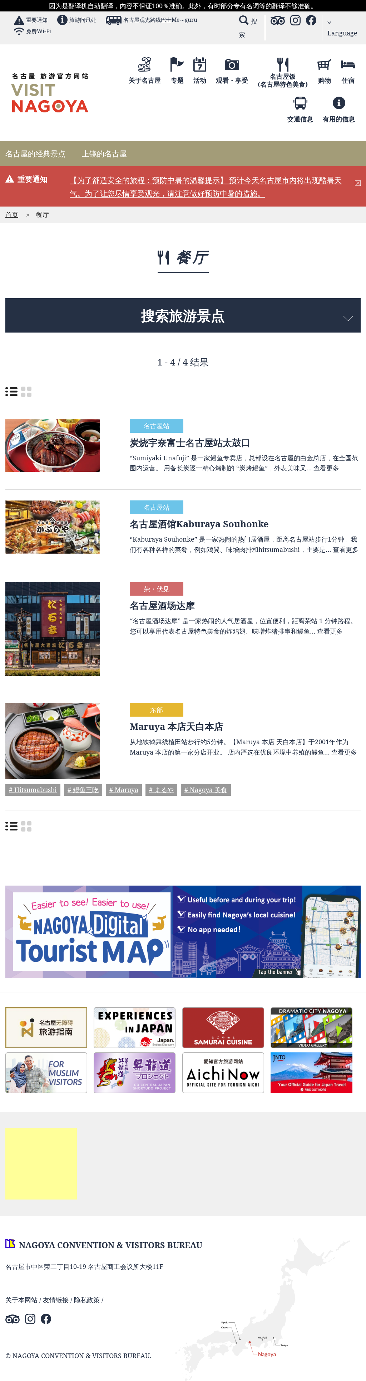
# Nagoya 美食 (205, 790)
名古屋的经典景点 (35, 154)
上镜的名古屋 (104, 154)
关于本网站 (21, 1299)
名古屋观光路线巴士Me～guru (160, 20)
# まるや (161, 790)
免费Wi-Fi (38, 31)
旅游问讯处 (82, 20)
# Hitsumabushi (33, 790)
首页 (11, 214)
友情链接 (56, 1299)
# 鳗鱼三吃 (83, 790)
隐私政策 (87, 1299)
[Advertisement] (41, 1164)
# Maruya (123, 790)
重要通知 (37, 20)
